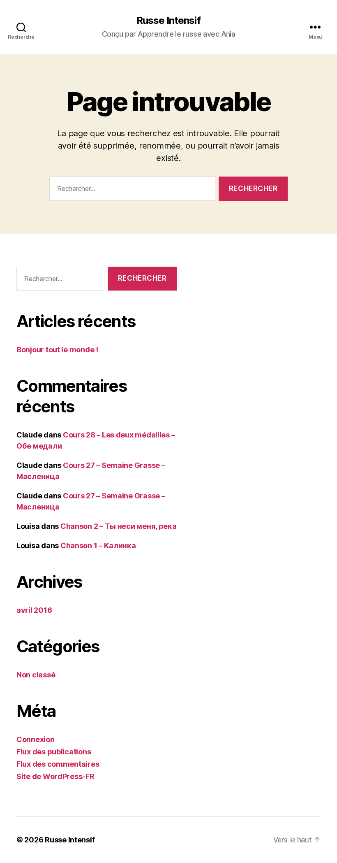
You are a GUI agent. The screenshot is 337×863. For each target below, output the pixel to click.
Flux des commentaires (57, 764)
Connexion (35, 739)
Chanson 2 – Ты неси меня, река (118, 526)
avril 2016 (34, 610)
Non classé (35, 674)
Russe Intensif (168, 21)
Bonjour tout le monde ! (57, 349)
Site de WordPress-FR (55, 776)
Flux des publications (53, 751)
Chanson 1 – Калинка (98, 545)
